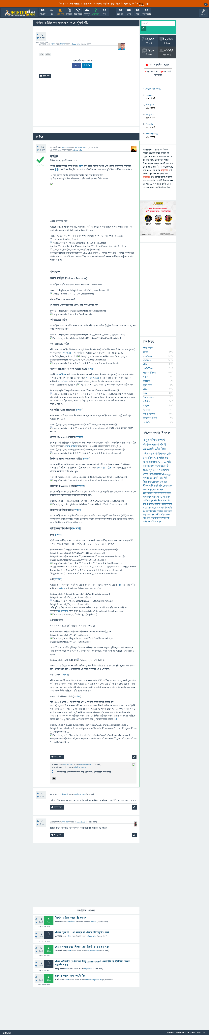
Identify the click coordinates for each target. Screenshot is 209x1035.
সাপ (161, 489)
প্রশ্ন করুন (95, 14)
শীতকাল (147, 486)
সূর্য (150, 470)
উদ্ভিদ (165, 507)
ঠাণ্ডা (164, 500)
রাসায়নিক (148, 458)
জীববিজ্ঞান (147, 360)
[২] (59, 169)
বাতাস (169, 504)
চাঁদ (160, 486)
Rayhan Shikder (93, 951)
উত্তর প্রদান (65, 147)
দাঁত (144, 518)
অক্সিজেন (146, 521)
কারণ (169, 486)
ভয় (156, 504)
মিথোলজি (146, 422)
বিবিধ (145, 393)
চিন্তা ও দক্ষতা (148, 397)
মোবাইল (153, 462)
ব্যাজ (137, 14)
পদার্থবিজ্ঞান (71, 921)
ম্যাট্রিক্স (48, 54)
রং (158, 489)
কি (155, 511)
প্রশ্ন (51, 14)
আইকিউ (146, 381)
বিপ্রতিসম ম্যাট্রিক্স (104, 467)
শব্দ (168, 497)
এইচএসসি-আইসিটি (158, 478)
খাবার (159, 497)
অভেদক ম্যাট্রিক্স (92, 378)
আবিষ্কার (146, 500)
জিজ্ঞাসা (62, 44)
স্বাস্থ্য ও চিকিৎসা (149, 372)
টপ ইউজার (147, 14)
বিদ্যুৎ (150, 489)
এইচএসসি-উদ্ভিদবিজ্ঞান (155, 449)
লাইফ (145, 389)
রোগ (169, 454)
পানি (152, 440)
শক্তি (155, 493)
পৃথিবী (163, 445)
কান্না (156, 521)
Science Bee (179, 1032)
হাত (168, 500)
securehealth (152, 133)
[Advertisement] (86, 103)
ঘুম (157, 440)
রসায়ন (145, 352)
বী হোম (42, 14)
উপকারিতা (162, 493)
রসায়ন (148, 507)
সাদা (165, 497)
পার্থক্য (146, 478)
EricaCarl (150, 124)
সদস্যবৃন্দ (87, 14)
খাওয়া (152, 482)
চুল (144, 466)
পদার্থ (162, 440)
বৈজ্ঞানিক (157, 474)
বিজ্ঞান (146, 482)
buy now (150, 104)
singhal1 (150, 114)
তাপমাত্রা (162, 504)
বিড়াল (153, 518)
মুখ (160, 521)
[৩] (115, 719)
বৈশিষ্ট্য (157, 514)
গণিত (53, 44)
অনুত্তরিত (69, 14)
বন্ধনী (81, 166)
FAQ (104, 14)
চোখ (156, 445)
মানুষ (146, 440)
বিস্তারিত (160, 511)
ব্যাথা (152, 504)
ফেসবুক (76, 65)
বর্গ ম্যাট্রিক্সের (61, 374)
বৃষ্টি (157, 486)
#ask (156, 458)
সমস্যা (148, 511)
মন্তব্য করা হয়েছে (68, 764)
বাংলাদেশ (150, 514)
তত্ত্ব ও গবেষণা (149, 414)
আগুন (145, 497)
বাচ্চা (165, 511)
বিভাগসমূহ (78, 14)
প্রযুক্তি (145, 377)
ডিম (153, 486)
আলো (145, 462)
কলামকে (61, 588)
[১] (56, 169)
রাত (155, 489)
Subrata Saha (91, 936)
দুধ (152, 500)
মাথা (167, 470)
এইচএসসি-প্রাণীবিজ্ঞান (154, 454)
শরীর (161, 458)
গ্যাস (158, 507)
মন (152, 511)
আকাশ (159, 518)
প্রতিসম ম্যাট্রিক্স (70, 446)
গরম (157, 482)
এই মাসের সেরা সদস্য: (152, 88)
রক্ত (166, 458)
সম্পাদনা (91, 368)
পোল (129, 14)
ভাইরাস (164, 514)
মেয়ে (170, 511)
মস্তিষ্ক (154, 497)
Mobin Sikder (201, 1032)
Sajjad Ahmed (89, 969)
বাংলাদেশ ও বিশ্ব (150, 418)
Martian (93, 921)
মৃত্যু (144, 514)
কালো (154, 507)
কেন (165, 486)
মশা (144, 504)
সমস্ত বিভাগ (148, 348)
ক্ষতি (169, 462)
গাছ (150, 497)
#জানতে (163, 482)
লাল (169, 493)
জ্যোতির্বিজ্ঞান (148, 368)
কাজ (145, 489)
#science (162, 462)
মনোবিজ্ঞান (147, 410)
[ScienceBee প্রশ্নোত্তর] (19, 12)
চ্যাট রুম (120, 14)
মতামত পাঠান (7, 1033)
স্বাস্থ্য (163, 470)
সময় (164, 518)
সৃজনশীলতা (147, 385)
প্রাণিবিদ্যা (146, 401)
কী (168, 466)
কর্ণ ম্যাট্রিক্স (67, 352)
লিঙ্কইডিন (87, 65)
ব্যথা (168, 514)
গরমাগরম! (60, 14)
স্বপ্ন (148, 504)
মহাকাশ (156, 470)
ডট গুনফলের (62, 611)
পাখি (170, 507)
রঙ (144, 511)
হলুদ (148, 518)
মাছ (155, 500)
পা (162, 507)
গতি (152, 521)
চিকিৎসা (150, 466)
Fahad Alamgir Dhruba (93, 980)
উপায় (160, 500)
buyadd (149, 95)
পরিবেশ (146, 405)
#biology (166, 474)
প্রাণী (151, 474)
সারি (119, 584)
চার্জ (167, 518)
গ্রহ (144, 507)
